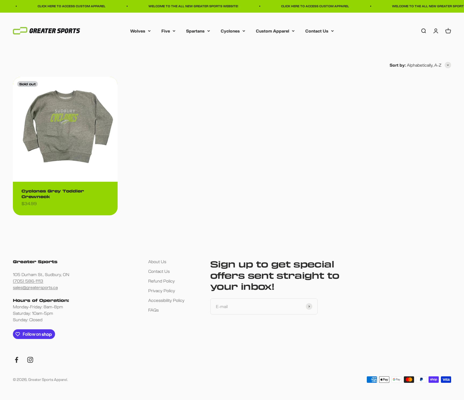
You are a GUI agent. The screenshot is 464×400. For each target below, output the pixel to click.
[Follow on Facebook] (16, 359)
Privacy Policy (161, 290)
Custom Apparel (272, 30)
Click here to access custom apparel (69, 6)
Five (165, 30)
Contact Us (316, 30)
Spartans (195, 30)
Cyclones (230, 30)
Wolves (137, 30)
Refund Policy (161, 280)
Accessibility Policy (166, 300)
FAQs (153, 309)
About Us (157, 261)
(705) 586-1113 (28, 280)
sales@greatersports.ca (35, 287)
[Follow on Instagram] (30, 359)
